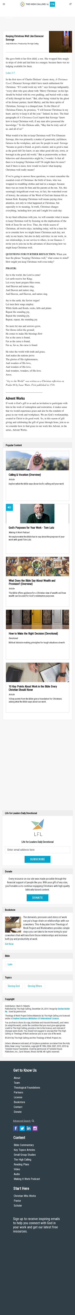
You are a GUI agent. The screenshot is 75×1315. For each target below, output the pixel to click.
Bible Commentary (24, 1145)
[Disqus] (37, 766)
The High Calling (22, 1159)
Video (17, 1169)
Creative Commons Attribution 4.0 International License (35, 1018)
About (9, 11)
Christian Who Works (25, 1196)
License (18, 1097)
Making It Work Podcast (27, 1179)
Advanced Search (22, 1121)
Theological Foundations (27, 1087)
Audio (17, 1174)
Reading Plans (21, 1164)
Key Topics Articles (24, 1150)
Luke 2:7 (10, 72)
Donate (9, 17)
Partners (18, 1092)
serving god (14, 986)
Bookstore (19, 1102)
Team (17, 1082)
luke (10, 964)
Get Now (9, 944)
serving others (35, 986)
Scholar (18, 1205)
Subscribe (37, 859)
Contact (18, 1107)
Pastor (17, 1200)
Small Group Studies (25, 1154)
